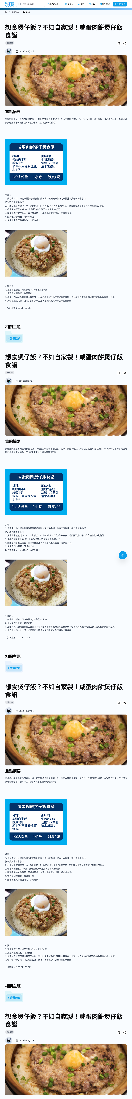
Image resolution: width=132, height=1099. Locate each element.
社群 (93, 4)
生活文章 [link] (26, 11)
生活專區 (15, 11)
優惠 (82, 4)
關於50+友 (106, 4)
